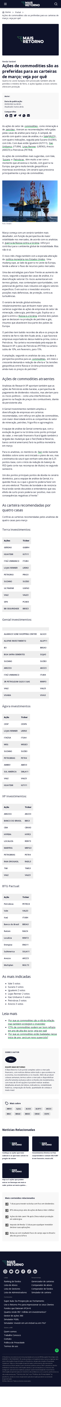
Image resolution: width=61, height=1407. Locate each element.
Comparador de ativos (41, 1285)
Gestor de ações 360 (13, 1315)
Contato (7, 1339)
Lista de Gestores (12, 1288)
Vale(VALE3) (50, 136)
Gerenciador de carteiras (42, 1281)
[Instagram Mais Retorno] (5, 1271)
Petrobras (18, 159)
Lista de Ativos (10, 1285)
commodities (31, 126)
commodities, (39, 358)
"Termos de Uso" (22, 1374)
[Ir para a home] (30, 4)
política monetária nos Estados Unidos (25, 259)
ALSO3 (28, 1109)
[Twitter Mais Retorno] (15, 115)
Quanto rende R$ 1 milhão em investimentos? (25, 1312)
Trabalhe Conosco (12, 1335)
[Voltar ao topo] (57, 1350)
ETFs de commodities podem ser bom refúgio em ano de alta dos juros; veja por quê (31, 1029)
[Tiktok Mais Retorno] (29, 1271)
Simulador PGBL (11, 1319)
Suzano (6, 159)
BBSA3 (17, 1114)
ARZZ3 (48, 1109)
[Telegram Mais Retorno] (19, 115)
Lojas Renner (29, 146)
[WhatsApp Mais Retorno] (24, 115)
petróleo (10, 129)
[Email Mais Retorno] (28, 115)
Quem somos (10, 1331)
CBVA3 (37, 1114)
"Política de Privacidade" (41, 1374)
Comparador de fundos (42, 1288)
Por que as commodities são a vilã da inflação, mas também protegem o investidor (31, 1022)
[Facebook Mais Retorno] (6, 115)
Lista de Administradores (15, 1292)
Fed (40, 451)
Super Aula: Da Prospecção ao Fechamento (24, 1301)
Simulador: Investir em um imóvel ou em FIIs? (25, 1323)
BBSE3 (27, 1114)
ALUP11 (38, 1109)
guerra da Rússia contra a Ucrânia (22, 242)
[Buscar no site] (56, 4)
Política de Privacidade (14, 1342)
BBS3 (9, 1114)
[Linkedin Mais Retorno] (11, 115)
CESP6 (46, 1114)
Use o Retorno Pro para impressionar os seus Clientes (29, 1304)
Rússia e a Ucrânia (27, 315)
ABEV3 (9, 1109)
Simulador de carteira (41, 1292)
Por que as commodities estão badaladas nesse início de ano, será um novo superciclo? (32, 1035)
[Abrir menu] (5, 4)
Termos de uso (11, 1346)
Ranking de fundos (12, 1281)
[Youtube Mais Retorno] (11, 1271)
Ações (18, 1109)
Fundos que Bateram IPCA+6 (17, 1308)
